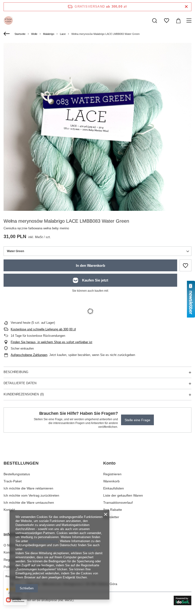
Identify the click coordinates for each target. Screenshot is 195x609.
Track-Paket (13, 481)
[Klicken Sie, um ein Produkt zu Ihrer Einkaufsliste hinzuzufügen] (185, 265)
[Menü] (189, 21)
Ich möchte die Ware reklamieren (28, 488)
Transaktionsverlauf (118, 502)
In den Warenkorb (90, 265)
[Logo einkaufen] (8, 20)
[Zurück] (7, 34)
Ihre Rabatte (112, 510)
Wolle (34, 33)
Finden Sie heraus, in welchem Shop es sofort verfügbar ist (51, 342)
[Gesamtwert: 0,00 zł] (178, 21)
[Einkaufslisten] (166, 21)
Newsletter (111, 517)
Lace (63, 33)
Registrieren (112, 474)
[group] (97, 168)
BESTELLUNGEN (21, 463)
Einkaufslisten (113, 488)
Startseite (20, 33)
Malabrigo (48, 33)
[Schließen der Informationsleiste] (186, 6)
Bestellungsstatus (17, 474)
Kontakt (9, 510)
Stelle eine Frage (137, 420)
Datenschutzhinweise (43, 541)
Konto (109, 463)
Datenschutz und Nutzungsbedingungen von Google (59, 549)
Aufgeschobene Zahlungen (29, 355)
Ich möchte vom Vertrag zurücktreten (31, 495)
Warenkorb (111, 481)
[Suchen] (155, 21)
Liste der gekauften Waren (123, 495)
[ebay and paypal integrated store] (182, 600)
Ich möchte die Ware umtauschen (29, 502)
